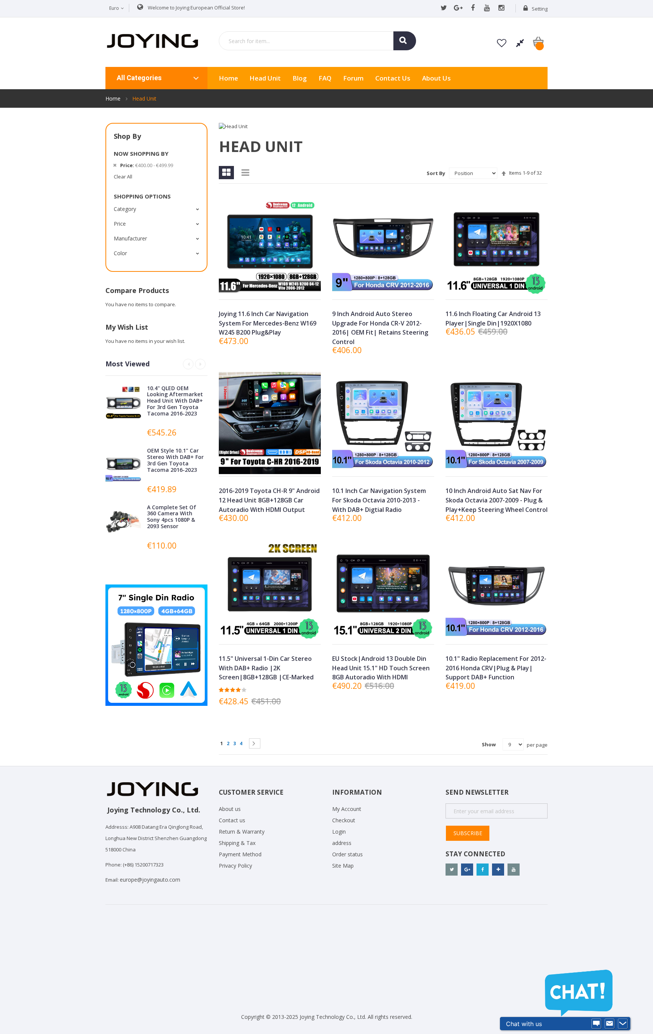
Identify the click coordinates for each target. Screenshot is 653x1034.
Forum (353, 78)
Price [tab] (120, 223)
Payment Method (240, 854)
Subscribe (467, 833)
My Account (346, 808)
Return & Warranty (242, 831)
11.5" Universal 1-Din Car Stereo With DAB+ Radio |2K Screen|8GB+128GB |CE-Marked (266, 667)
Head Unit (265, 78)
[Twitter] (444, 8)
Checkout (343, 820)
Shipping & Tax (237, 842)
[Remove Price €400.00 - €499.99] (114, 165)
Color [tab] (120, 253)
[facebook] (472, 8)
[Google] (458, 8)
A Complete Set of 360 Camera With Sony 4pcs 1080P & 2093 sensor (171, 517)
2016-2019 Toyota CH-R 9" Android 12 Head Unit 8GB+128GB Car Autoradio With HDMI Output (269, 500)
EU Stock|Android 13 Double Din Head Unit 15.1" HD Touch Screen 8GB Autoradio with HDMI (381, 667)
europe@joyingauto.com (150, 879)
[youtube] (487, 8)
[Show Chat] (596, 1023)
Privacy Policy (235, 865)
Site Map (343, 865)
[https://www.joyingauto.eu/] (152, 40)
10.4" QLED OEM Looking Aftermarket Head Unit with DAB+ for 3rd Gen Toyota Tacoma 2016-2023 (175, 400)
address (341, 842)
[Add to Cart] (252, 287)
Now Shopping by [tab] (141, 153)
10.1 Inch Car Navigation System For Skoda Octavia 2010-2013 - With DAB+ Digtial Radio (379, 500)
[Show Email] (609, 1023)
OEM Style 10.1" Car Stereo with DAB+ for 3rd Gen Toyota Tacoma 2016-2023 (175, 460)
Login (339, 831)
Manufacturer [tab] (130, 238)
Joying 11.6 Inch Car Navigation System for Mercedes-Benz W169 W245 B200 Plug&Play (267, 323)
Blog (299, 78)
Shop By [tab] (127, 136)
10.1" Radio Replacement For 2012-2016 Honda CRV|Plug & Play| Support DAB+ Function (496, 667)
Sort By (436, 173)
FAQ (325, 78)
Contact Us (392, 78)
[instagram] (501, 8)
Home (113, 98)
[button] (269, 287)
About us (436, 78)
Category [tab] (125, 208)
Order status (347, 854)
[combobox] (317, 40)
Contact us (232, 820)
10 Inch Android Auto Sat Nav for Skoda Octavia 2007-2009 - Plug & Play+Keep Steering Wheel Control (497, 500)
